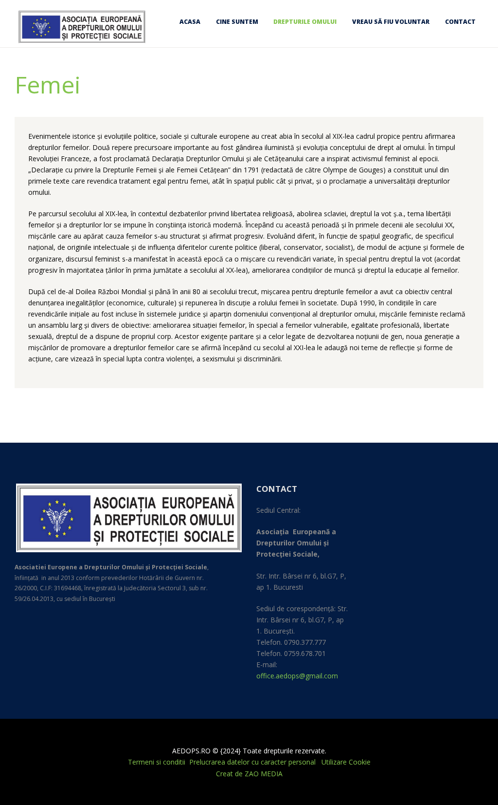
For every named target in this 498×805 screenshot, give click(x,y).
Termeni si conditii (156, 762)
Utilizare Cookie (346, 762)
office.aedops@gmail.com (297, 675)
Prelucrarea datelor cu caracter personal (253, 762)
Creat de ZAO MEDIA (249, 773)
